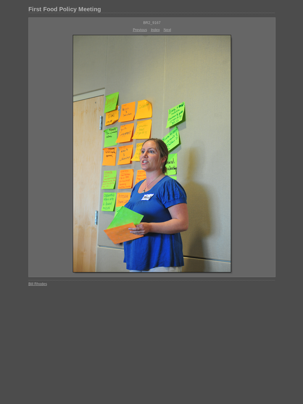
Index (155, 30)
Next (167, 30)
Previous (140, 30)
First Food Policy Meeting (64, 9)
